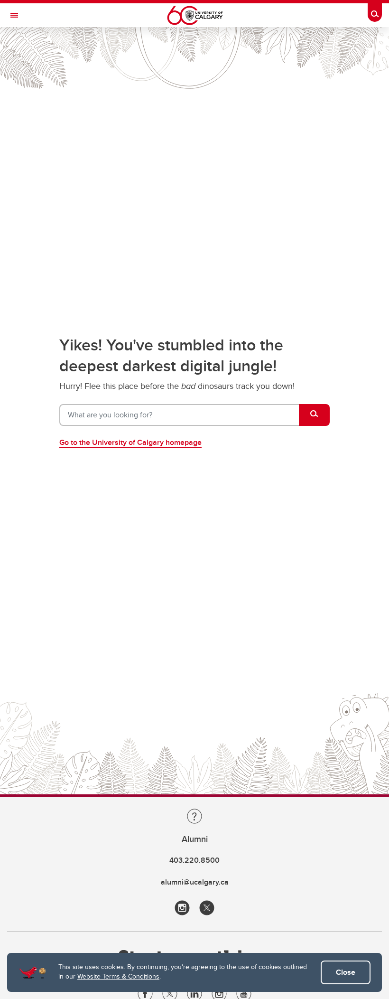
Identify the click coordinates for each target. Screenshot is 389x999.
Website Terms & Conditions (118, 976)
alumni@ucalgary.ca (195, 881)
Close (345, 972)
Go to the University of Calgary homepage (130, 442)
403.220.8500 (194, 860)
